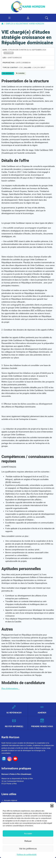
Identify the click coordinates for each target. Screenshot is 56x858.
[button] (52, 805)
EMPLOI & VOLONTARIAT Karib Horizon (25, 24)
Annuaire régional (10, 800)
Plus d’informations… (10, 688)
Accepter (28, 833)
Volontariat (8, 73)
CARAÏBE (21, 73)
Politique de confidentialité (26, 855)
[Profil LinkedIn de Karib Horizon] (3, 758)
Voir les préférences (28, 848)
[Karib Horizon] (28, 7)
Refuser (28, 841)
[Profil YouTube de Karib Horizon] (15, 758)
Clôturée (8, 53)
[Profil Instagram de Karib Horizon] (9, 758)
